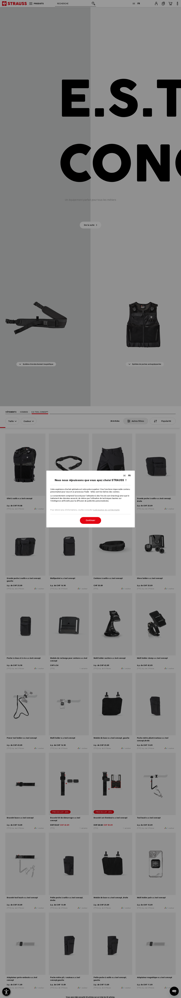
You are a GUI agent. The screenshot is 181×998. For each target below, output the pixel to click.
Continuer (90, 520)
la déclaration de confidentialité (106, 510)
